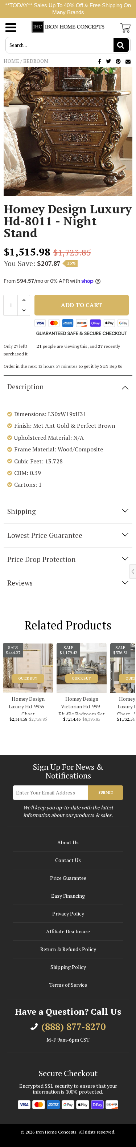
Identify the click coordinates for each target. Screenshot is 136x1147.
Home (11, 60)
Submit (105, 792)
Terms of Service (68, 984)
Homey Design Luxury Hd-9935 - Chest (28, 705)
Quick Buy (27, 678)
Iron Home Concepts (56, 1132)
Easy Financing (68, 895)
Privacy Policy (68, 913)
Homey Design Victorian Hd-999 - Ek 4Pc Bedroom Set (81, 705)
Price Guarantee (68, 877)
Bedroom (36, 60)
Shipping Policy (68, 966)
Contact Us (68, 860)
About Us (68, 842)
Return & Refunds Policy (68, 949)
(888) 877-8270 (73, 1027)
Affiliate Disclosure (68, 931)
